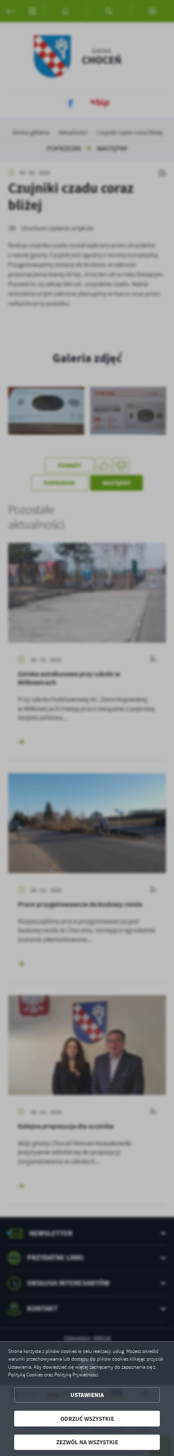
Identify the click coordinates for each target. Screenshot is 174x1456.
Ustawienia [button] (87, 1395)
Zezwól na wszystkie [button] (87, 1442)
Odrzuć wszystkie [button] (87, 1418)
